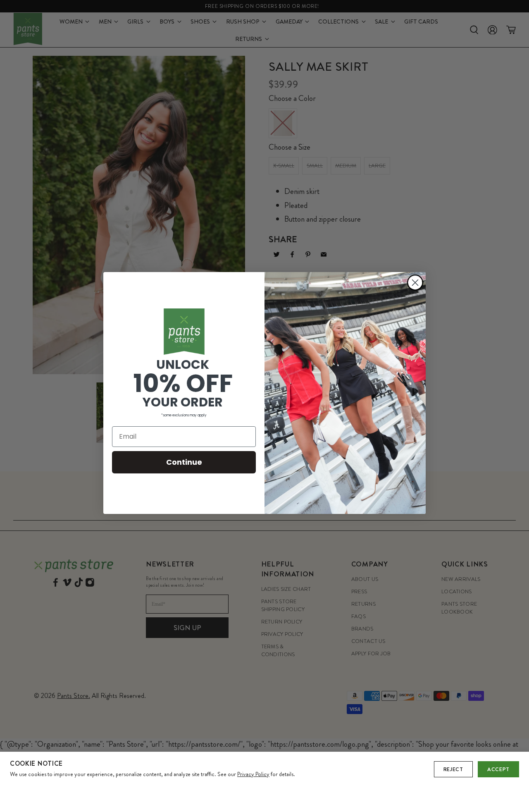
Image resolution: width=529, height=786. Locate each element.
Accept (498, 769)
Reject (453, 769)
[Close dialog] (415, 282)
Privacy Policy (253, 774)
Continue (184, 462)
